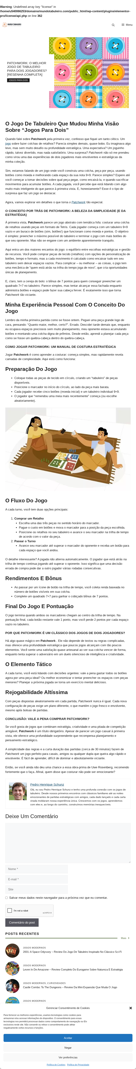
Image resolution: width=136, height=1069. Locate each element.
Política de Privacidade (78, 1065)
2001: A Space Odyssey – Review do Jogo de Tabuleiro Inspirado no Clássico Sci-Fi (72, 951)
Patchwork (79, 202)
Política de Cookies (56, 1065)
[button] (130, 1008)
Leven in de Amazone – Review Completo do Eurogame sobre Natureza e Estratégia (73, 969)
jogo (8, 143)
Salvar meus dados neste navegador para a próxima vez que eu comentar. (58, 897)
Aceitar (68, 1037)
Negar (68, 1047)
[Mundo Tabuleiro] (12, 24)
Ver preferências (68, 1057)
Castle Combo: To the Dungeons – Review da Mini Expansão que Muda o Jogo (70, 987)
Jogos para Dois (18, 80)
